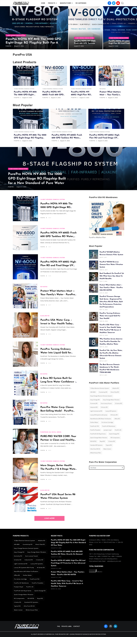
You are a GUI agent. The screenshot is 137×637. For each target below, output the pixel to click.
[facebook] (106, 626)
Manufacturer (65, 3)
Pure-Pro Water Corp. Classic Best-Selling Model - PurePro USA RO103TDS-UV (57, 411)
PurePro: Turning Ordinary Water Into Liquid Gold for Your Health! (55, 353)
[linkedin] (115, 626)
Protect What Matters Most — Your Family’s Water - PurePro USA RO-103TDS (57, 294)
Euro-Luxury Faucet (106, 403)
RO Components (115, 437)
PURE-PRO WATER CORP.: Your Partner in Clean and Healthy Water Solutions (58, 440)
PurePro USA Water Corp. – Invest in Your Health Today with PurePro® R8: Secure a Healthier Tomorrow (67, 583)
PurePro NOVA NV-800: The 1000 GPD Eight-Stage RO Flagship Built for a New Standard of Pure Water (33, 43)
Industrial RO (93, 407)
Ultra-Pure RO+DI (95, 449)
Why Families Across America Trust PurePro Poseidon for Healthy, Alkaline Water (111, 341)
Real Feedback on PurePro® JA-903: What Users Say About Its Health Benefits (112, 276)
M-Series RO (114, 415)
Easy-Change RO (95, 399)
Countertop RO (103, 392)
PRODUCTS (51, 3)
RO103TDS (103, 89)
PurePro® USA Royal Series (50, 432)
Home (43, 3)
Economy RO (93, 403)
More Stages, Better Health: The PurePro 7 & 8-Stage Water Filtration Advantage (58, 469)
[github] (110, 626)
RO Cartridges (81, 3)
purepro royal (107, 430)
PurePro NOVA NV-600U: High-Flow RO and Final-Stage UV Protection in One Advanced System (68, 563)
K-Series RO (104, 407)
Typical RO (109, 445)
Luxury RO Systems (111, 411)
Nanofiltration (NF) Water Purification (100, 418)
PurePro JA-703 (94, 426)
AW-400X (92, 392)
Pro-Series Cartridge (107, 422)
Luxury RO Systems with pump (98, 415)
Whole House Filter (95, 453)
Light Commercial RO (96, 411)
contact (76, 626)
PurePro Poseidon (95, 430)
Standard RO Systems (96, 445)
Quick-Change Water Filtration (98, 437)
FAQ (58, 626)
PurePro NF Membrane (108, 426)
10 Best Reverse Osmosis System (16, 35)
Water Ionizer (107, 449)
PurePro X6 (118, 430)
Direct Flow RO (115, 392)
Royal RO (102, 441)
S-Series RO (111, 441)
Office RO (117, 418)
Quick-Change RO (114, 434)
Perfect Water (94, 422)
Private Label (66, 626)
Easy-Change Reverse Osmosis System (101, 396)
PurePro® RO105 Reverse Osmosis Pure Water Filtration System (111, 264)
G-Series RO (118, 403)
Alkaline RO (45, 315)
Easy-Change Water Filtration (111, 399)
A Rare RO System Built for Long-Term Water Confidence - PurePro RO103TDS (57, 382)
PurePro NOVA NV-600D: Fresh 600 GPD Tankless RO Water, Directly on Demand (58, 236)
